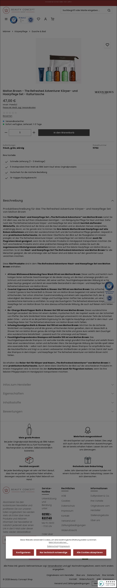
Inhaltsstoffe (12, 402)
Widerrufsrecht (69, 530)
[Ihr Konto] (45, 19)
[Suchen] (109, 10)
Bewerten (7, 116)
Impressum (67, 510)
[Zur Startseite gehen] (19, 10)
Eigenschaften (13, 393)
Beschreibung (13, 201)
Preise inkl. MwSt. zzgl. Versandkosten (19, 107)
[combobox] (83, 10)
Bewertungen (12, 411)
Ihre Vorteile (97, 500)
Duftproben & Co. (100, 495)
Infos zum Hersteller (17, 385)
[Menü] (6, 19)
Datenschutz (68, 505)
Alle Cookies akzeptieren (90, 552)
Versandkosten (55, 565)
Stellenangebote (100, 515)
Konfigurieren (23, 552)
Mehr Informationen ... (58, 542)
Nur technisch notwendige (53, 552)
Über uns (95, 520)
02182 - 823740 (47, 516)
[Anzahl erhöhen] (34, 132)
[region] (58, 61)
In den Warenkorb (64, 132)
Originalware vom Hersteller (100, 508)
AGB (63, 495)
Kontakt (65, 515)
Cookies (65, 500)
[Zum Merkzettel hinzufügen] (107, 44)
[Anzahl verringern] (6, 132)
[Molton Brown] (104, 92)
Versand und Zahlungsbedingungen (73, 523)
